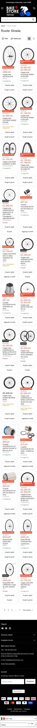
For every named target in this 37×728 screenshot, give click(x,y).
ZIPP (22, 588)
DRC (4, 588)
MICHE (5, 78)
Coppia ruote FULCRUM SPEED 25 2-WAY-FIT (27, 167)
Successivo (27, 610)
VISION (23, 358)
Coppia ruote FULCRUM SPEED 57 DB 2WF (27, 118)
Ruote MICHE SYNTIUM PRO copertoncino (26, 541)
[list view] (33, 38)
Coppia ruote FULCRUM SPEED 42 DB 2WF (27, 74)
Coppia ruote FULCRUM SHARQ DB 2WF (9, 120)
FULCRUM (24, 78)
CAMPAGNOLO (7, 220)
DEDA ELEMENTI (8, 166)
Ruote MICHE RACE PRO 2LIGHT (7, 541)
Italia (18, 691)
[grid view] (29, 38)
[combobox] (18, 719)
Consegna (27, 709)
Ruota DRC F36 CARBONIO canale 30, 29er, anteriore (9, 585)
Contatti (9, 709)
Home (3, 26)
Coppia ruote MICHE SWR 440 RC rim (27, 307)
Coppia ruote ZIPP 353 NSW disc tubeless (27, 585)
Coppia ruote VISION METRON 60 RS (9, 398)
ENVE (4, 262)
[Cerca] (33, 19)
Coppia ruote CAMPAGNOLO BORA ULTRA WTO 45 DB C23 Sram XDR (27, 400)
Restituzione (18, 709)
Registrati (30, 681)
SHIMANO (23, 265)
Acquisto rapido (9, 85)
